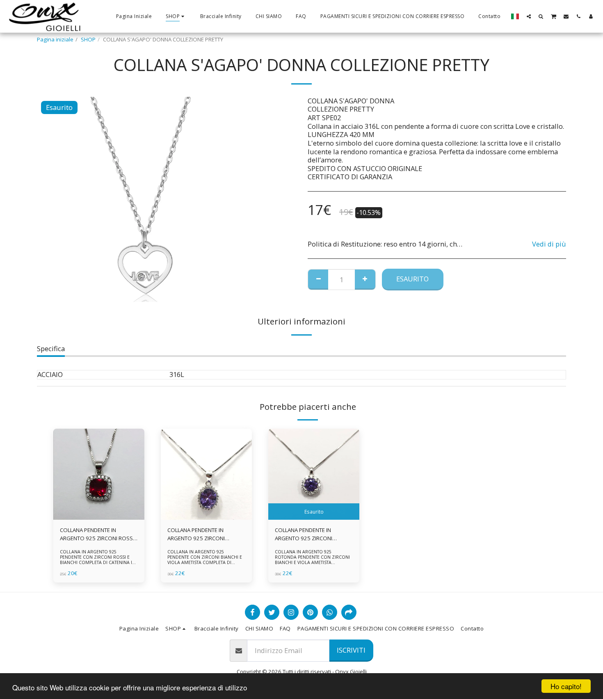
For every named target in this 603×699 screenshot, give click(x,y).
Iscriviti (351, 650)
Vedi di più (549, 244)
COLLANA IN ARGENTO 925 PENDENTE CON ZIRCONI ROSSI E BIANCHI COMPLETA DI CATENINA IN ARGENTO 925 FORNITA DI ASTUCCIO (98, 560)
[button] (528, 16)
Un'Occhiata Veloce (99, 517)
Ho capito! (566, 686)
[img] (98, 474)
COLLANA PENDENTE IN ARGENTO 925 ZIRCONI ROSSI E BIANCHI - (97, 534)
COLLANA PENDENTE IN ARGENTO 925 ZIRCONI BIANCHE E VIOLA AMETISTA (200, 534)
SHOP (88, 39)
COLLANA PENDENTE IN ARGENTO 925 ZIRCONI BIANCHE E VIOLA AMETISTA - (310, 534)
